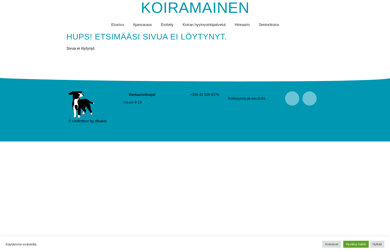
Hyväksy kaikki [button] (356, 244)
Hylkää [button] (377, 244)
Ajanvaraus (142, 25)
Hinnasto (242, 25)
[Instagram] (309, 98)
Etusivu (117, 25)
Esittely (167, 25)
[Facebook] (292, 98)
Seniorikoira (269, 25)
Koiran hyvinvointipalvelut (204, 25)
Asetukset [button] (331, 244)
